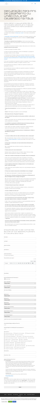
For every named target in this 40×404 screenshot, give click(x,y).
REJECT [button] (14, 401)
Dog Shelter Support (31, 394)
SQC (25, 394)
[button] (7, 263)
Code (35, 261)
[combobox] (20, 283)
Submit (20, 387)
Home (5, 394)
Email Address (6, 249)
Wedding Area (6, 298)
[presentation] (7, 263)
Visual (32, 261)
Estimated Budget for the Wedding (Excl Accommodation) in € (14, 327)
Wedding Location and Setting (9, 306)
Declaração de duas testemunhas (11, 36)
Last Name (6, 241)
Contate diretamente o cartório (14, 139)
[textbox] (19, 283)
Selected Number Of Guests (8, 310)
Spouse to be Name (7, 245)
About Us (21, 394)
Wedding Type (6, 294)
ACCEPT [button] (10, 401)
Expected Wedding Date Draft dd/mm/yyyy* (11, 277)
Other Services (6, 350)
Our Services (15, 394)
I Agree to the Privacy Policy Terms (10, 359)
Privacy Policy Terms (9, 375)
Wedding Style (6, 302)
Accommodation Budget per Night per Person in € (12, 323)
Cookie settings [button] (4, 401)
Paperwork (10, 394)
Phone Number (6, 273)
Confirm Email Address (8, 253)
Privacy (19, 395)
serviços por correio (19, 32)
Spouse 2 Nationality (7, 285)
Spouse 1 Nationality (7, 281)
